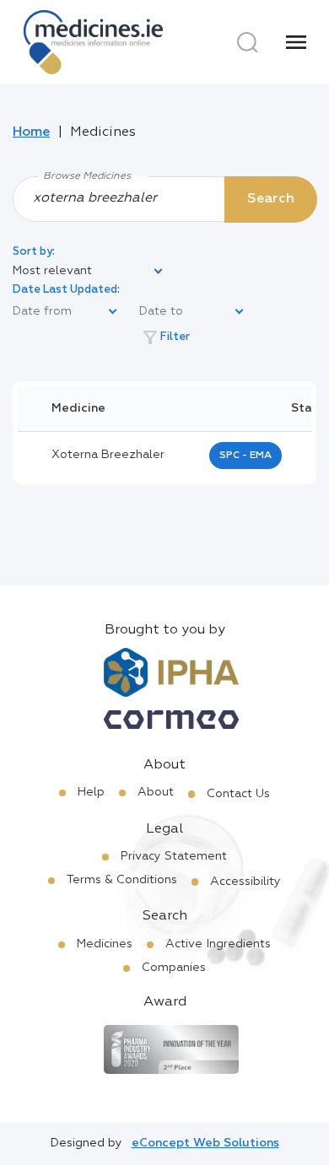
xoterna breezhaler (107, 455)
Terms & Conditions (122, 880)
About (156, 792)
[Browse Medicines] (164, 198)
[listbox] (88, 271)
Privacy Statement (174, 856)
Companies (174, 968)
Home (31, 132)
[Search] (247, 42)
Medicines (104, 944)
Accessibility (245, 881)
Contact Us (238, 794)
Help (91, 792)
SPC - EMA (245, 455)
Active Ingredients (218, 944)
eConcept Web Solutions (205, 1143)
